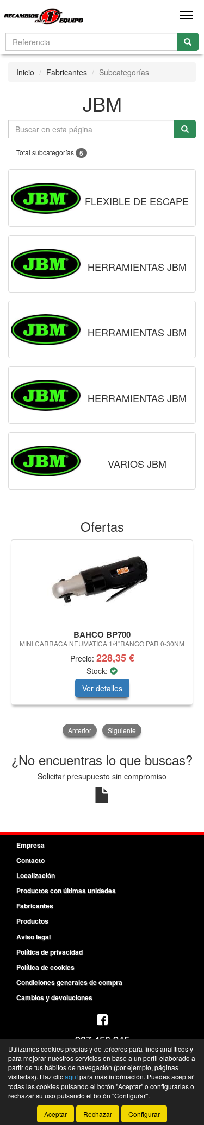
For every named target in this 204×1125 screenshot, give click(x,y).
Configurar (144, 1113)
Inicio (25, 72)
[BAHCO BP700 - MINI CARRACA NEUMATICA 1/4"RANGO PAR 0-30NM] (102, 583)
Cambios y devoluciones (54, 997)
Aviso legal (33, 937)
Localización (35, 875)
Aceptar (55, 1113)
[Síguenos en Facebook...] (102, 1020)
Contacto (30, 860)
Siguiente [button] (122, 730)
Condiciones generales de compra (69, 982)
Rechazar (97, 1113)
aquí (71, 1076)
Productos (32, 921)
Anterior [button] (79, 730)
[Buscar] (188, 42)
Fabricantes (66, 72)
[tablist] (102, 639)
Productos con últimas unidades (66, 890)
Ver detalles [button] (102, 688)
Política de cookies (45, 967)
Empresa (30, 845)
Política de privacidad (49, 952)
